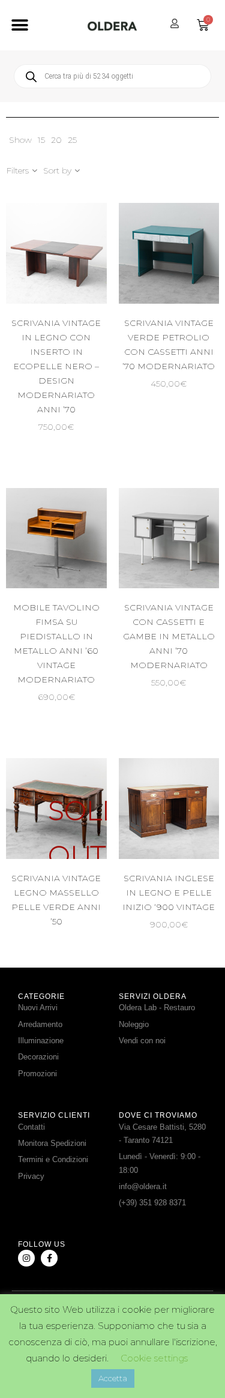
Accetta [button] (112, 1378)
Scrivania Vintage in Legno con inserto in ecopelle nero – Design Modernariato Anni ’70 (56, 366)
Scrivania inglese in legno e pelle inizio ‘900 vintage (168, 892)
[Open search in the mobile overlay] (112, 76)
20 (56, 139)
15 (41, 139)
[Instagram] (26, 1258)
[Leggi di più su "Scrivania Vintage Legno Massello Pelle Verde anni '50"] (86, 825)
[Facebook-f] (49, 1258)
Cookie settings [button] (154, 1358)
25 (72, 139)
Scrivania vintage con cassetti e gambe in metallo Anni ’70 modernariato (169, 636)
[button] (19, 25)
